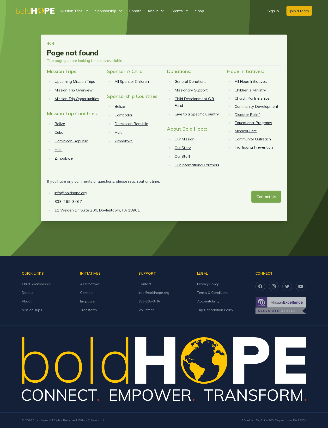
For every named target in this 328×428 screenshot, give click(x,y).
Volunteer (146, 310)
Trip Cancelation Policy (215, 310)
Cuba (59, 132)
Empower (88, 301)
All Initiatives (90, 284)
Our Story (183, 147)
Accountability (208, 301)
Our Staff (182, 156)
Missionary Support (191, 90)
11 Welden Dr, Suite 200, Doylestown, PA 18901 (97, 210)
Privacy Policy (208, 284)
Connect (86, 292)
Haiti (58, 149)
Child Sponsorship (36, 284)
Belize (60, 123)
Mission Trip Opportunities (77, 98)
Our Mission (184, 139)
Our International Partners (197, 165)
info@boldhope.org (71, 192)
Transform (88, 310)
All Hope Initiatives (251, 81)
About (26, 301)
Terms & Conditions (212, 292)
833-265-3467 (68, 201)
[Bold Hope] (35, 11)
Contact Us (266, 196)
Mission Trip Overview (74, 90)
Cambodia (123, 115)
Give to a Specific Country (197, 114)
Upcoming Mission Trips (75, 81)
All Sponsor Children (132, 81)
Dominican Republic (71, 141)
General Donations (191, 81)
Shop (199, 10)
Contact (145, 284)
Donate (135, 10)
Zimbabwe (64, 158)
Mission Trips (32, 310)
